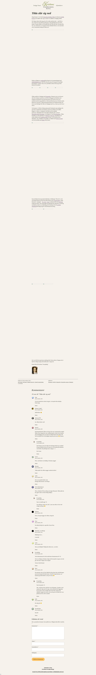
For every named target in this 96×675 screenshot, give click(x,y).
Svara (36, 405)
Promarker (48, 96)
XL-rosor (44, 202)
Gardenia (61, 202)
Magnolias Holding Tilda (49, 17)
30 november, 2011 (39, 610)
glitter (43, 120)
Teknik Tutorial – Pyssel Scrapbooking (35, 382)
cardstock (42, 80)
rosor (48, 202)
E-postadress (35, 647)
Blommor (50, 382)
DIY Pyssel (20, 382)
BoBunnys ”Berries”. (50, 115)
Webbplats (34, 652)
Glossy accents (59, 118)
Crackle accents (44, 117)
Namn (33, 641)
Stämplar (71, 382)
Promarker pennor (65, 382)
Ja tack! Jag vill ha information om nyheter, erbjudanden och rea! (48, 671)
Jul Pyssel (25, 382)
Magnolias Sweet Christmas (38, 114)
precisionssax (57, 114)
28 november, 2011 (39, 398)
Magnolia (58, 382)
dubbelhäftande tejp (36, 82)
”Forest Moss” (57, 200)
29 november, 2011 (40, 443)
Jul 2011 (54, 382)
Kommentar (35, 626)
